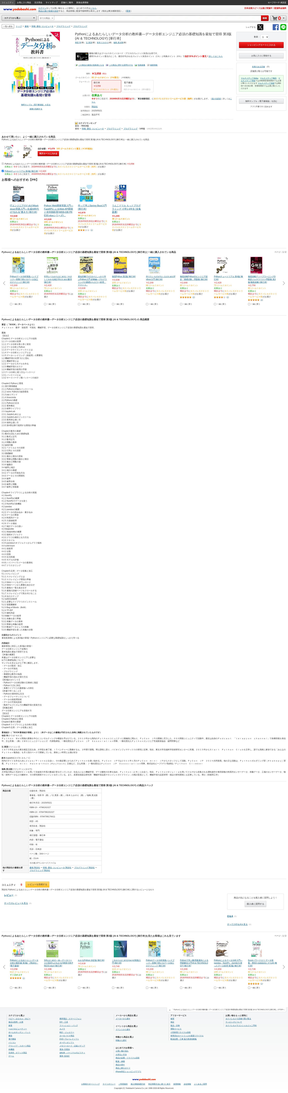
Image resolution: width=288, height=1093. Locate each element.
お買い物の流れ (122, 1051)
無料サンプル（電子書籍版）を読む (261, 101)
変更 (128, 11)
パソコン (12, 1042)
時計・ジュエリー (67, 1032)
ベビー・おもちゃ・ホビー (19, 1019)
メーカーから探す (123, 1019)
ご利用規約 (123, 1084)
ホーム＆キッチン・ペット (19, 1032)
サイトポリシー (109, 1084)
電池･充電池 (65, 1049)
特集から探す (121, 1040)
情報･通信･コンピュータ (93, 129)
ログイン (42, 8)
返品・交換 (175, 1025)
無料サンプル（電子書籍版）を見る (35, 105)
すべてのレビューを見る (16, 903)
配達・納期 (120, 1061)
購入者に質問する (255, 904)
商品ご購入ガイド (123, 1068)
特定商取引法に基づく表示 (159, 1084)
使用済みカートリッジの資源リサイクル (187, 1036)
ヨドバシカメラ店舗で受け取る (238, 1019)
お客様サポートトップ (90, 1084)
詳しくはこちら (216, 56)
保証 (172, 1022)
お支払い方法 (121, 1054)
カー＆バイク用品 (67, 1036)
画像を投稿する (36, 109)
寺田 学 (78, 43)
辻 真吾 (89, 43)
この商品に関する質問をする (121, 65)
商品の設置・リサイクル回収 (128, 1058)
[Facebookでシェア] (276, 30)
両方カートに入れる (48, 153)
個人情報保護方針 (138, 1084)
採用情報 (177, 1084)
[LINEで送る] (283, 30)
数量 (256, 37)
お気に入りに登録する (261, 56)
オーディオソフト (67, 1042)
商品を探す (120, 1065)
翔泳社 (95, 107)
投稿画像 (141, 65)
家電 (10, 1025)
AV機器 (11, 1049)
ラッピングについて (234, 1022)
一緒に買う (17, 304)
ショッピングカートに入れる (261, 45)
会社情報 (187, 1084)
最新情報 (154, 65)
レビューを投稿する (37, 884)
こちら (93, 8)
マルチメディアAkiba (249, 78)
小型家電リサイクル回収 (180, 1032)
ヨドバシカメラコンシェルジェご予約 (241, 1025)
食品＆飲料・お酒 (15, 1022)
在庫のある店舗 (258, 67)
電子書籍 (12, 1039)
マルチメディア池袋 (266, 83)
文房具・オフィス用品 (17, 1053)
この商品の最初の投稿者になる (91, 65)
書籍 (77, 126)
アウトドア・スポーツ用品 (19, 1046)
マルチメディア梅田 (268, 78)
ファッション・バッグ (69, 1025)
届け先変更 (216, 99)
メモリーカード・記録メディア (72, 1046)
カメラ (62, 1029)
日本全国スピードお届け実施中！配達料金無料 (265, 8)
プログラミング (114, 129)
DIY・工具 (64, 1022)
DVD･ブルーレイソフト (69, 1039)
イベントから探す (123, 1029)
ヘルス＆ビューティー (17, 1029)
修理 (172, 1019)
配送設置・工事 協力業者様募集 (183, 1039)
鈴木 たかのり (102, 43)
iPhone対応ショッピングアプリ (128, 1071)
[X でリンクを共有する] (260, 30)
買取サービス (176, 1029)
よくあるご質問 (200, 1084)
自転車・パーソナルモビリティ (72, 1053)
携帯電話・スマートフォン (71, 1019)
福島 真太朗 (118, 43)
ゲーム (11, 1056)
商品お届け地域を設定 (48, 11)
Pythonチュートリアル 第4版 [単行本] (21, 171)
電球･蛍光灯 (65, 1056)
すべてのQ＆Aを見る (237, 924)
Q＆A (230, 916)
